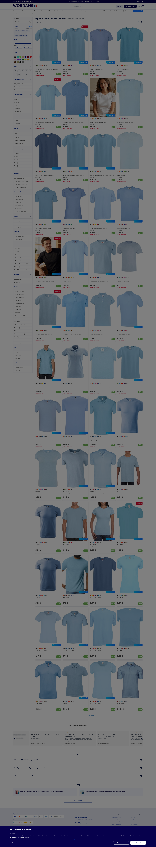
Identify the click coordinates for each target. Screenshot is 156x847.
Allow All (138, 843)
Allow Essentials (121, 843)
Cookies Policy (63, 839)
